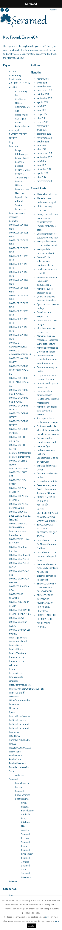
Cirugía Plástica (22, 157)
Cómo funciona (22, 783)
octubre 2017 (43, 94)
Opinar (12, 712)
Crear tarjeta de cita (18, 637)
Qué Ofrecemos (22, 798)
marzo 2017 (42, 121)
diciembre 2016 (44, 133)
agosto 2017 (42, 102)
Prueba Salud (15, 759)
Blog (11, 142)
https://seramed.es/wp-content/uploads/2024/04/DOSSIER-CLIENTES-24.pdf (26, 688)
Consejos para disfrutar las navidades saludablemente (47, 217)
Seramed (13, 779)
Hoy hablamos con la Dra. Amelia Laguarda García (47, 556)
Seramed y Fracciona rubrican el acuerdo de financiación (47, 567)
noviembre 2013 (44, 180)
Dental (12, 669)
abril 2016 (41, 149)
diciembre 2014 (44, 169)
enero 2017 (42, 129)
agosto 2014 (42, 173)
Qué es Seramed (22, 794)
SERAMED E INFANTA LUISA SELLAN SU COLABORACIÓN (46, 587)
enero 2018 (42, 82)
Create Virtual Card (18, 641)
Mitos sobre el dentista (47, 481)
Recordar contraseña (19, 767)
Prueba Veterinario (17, 763)
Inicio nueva (14, 696)
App (11, 894)
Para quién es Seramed (19, 716)
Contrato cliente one (18, 468)
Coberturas (14, 146)
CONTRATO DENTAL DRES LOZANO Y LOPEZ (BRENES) (20, 515)
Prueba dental (15, 755)
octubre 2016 (43, 141)
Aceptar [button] (31, 926)
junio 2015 (41, 165)
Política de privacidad (19, 724)
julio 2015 (41, 161)
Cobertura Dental (23, 169)
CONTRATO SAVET (17, 617)
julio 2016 (41, 145)
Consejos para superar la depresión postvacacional (47, 280)
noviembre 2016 (44, 137)
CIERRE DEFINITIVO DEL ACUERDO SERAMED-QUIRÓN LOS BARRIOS (47, 516)
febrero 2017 (43, 125)
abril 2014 (41, 176)
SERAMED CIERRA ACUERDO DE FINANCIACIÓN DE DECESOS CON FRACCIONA (45, 603)
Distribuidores (15, 672)
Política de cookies (17, 720)
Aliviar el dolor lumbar (47, 194)
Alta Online (14, 87)
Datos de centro (16, 657)
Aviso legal (14, 130)
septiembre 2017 (44, 98)
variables (19, 775)
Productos (14, 731)
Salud (11, 771)
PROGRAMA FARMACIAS (20, 747)
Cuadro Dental (15, 645)
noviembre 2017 (44, 90)
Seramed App (43, 445)
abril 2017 (41, 117)
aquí (47, 916)
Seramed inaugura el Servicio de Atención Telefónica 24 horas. (46, 489)
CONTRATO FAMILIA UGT (20, 554)
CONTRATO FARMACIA (19, 558)
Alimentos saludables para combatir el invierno (47, 410)
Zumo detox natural (46, 343)
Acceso (12, 71)
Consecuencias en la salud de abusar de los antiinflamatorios (47, 359)
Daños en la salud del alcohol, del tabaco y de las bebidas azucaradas (48, 430)
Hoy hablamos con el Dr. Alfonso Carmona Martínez (46, 544)
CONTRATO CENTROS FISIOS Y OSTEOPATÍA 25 (19, 370)
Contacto (13, 220)
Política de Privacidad (19, 727)
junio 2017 (41, 110)
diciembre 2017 (44, 86)
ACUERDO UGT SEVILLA (20, 83)
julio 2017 (41, 106)
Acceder (53, 9)
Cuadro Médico (16, 649)
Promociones (15, 751)
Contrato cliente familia (20, 452)
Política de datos (22, 126)
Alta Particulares (22, 106)
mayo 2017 (42, 114)
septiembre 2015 (44, 157)
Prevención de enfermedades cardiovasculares (45, 261)
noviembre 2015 (44, 153)
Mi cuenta (13, 708)
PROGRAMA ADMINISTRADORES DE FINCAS (19, 739)
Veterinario (14, 881)
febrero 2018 (43, 78)
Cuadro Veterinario (17, 653)
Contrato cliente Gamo (19, 456)
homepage (34, 49)
